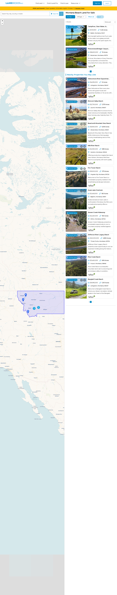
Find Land (39, 3)
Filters (91, 17)
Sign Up (97, 3)
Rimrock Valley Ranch (95, 101)
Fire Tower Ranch (94, 168)
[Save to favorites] (81, 27)
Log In (107, 3)
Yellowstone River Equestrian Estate (98, 79)
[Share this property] (84, 27)
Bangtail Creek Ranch (95, 279)
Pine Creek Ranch (94, 257)
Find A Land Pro (52, 3)
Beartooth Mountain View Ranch (99, 123)
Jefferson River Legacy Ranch (98, 235)
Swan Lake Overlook (95, 190)
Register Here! (79, 8)
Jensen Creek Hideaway (96, 212)
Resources (74, 3)
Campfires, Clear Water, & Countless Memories (97, 27)
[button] (23, 300)
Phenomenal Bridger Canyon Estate (98, 49)
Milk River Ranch (93, 145)
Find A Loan (64, 3)
